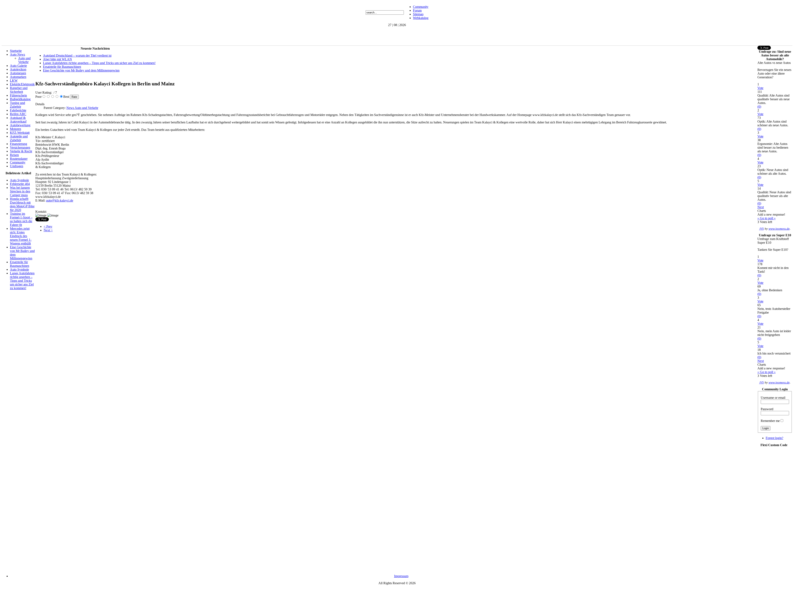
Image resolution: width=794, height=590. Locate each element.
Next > (48, 230)
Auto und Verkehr (24, 60)
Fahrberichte (18, 110)
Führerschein (18, 95)
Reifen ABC (18, 114)
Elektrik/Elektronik (22, 84)
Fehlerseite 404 (20, 184)
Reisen (14, 155)
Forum (417, 10)
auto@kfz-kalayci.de (59, 200)
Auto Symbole (19, 180)
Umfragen (16, 166)
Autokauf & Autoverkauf (18, 119)
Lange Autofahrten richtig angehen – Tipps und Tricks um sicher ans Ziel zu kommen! (22, 280)
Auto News (17, 54)
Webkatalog (420, 18)
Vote (760, 88)
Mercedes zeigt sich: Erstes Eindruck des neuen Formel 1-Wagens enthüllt (20, 236)
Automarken (18, 77)
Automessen (18, 73)
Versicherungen (20, 147)
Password (767, 409)
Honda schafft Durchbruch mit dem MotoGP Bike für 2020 (22, 204)
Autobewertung (20, 125)
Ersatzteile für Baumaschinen (19, 264)
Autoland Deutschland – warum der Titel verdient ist (77, 55)
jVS (761, 228)
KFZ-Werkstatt (20, 132)
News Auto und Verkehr (82, 108)
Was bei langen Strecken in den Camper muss (20, 191)
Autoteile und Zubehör (19, 138)
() (759, 106)
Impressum (401, 576)
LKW (14, 80)
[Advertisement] (77, 36)
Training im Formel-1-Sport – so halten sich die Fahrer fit (21, 219)
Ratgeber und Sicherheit (19, 89)
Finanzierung (18, 144)
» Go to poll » (766, 218)
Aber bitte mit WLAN (57, 59)
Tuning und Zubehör (17, 104)
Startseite (16, 51)
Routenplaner (19, 158)
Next (760, 207)
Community (420, 6)
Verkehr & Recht (21, 151)
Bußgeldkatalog (20, 99)
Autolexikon (18, 69)
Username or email (773, 397)
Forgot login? (774, 438)
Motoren (15, 129)
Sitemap (418, 14)
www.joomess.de (779, 228)
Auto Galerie (18, 65)
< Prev (48, 226)
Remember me (770, 421)
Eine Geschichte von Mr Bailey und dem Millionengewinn (81, 70)
